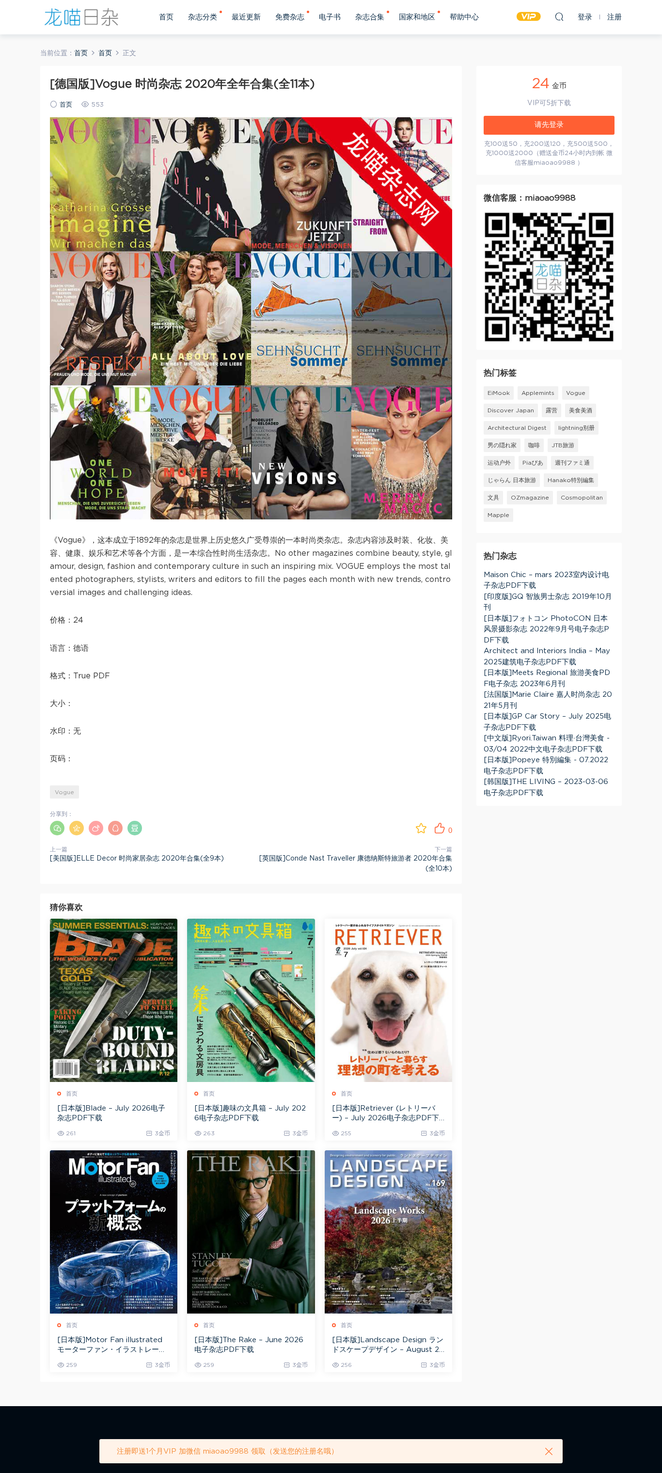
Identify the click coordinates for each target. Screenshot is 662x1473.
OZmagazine (530, 498)
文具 (493, 498)
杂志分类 (202, 17)
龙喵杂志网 (81, 17)
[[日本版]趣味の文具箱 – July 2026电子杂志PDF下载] (251, 1000)
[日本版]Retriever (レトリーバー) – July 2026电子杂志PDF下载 (385, 1114)
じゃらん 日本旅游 (512, 480)
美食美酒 (580, 410)
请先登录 (549, 124)
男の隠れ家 (502, 445)
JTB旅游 (563, 445)
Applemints (537, 393)
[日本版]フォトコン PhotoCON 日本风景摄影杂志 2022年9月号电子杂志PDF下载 (546, 629)
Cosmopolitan (582, 498)
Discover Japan (511, 410)
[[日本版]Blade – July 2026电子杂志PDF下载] (113, 1000)
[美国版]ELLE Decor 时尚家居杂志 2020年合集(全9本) (137, 858)
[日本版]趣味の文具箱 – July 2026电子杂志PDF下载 (250, 1113)
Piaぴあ (532, 463)
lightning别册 (576, 428)
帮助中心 (464, 17)
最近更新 (246, 17)
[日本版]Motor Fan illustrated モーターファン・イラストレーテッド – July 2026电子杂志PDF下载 (113, 1345)
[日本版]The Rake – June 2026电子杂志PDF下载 (248, 1344)
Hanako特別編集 (571, 480)
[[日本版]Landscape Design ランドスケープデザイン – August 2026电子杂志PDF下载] (388, 1232)
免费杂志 (289, 17)
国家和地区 (417, 17)
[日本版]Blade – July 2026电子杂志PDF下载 (111, 1113)
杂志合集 (369, 17)
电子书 (330, 17)
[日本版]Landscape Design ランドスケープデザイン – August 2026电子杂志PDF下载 (388, 1345)
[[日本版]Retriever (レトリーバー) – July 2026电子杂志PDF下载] (388, 1000)
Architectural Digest (517, 428)
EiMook (499, 393)
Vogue (64, 792)
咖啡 (534, 445)
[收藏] (421, 828)
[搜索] (559, 16)
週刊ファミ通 (572, 463)
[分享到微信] (57, 828)
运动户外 (499, 463)
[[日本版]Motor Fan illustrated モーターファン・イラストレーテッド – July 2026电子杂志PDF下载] (113, 1232)
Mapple (498, 515)
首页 (166, 17)
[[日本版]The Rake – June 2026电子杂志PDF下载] (251, 1232)
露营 (551, 410)
